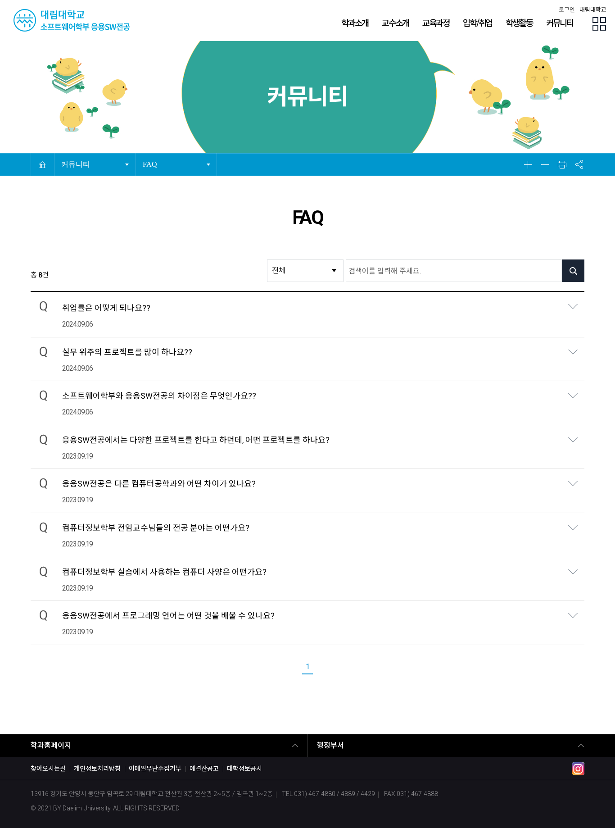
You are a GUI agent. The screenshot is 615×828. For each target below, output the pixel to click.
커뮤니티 (78, 161)
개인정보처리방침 (97, 768)
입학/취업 (477, 22)
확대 (527, 164)
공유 (579, 164)
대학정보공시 (244, 768)
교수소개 (395, 22)
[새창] (578, 773)
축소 (544, 164)
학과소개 (354, 22)
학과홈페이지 (51, 745)
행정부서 (330, 745)
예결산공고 (204, 768)
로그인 (567, 9)
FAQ (159, 161)
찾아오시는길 (48, 768)
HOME (42, 164)
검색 (573, 270)
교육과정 (435, 22)
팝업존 (599, 24)
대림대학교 (592, 9)
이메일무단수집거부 (155, 768)
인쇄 (561, 164)
